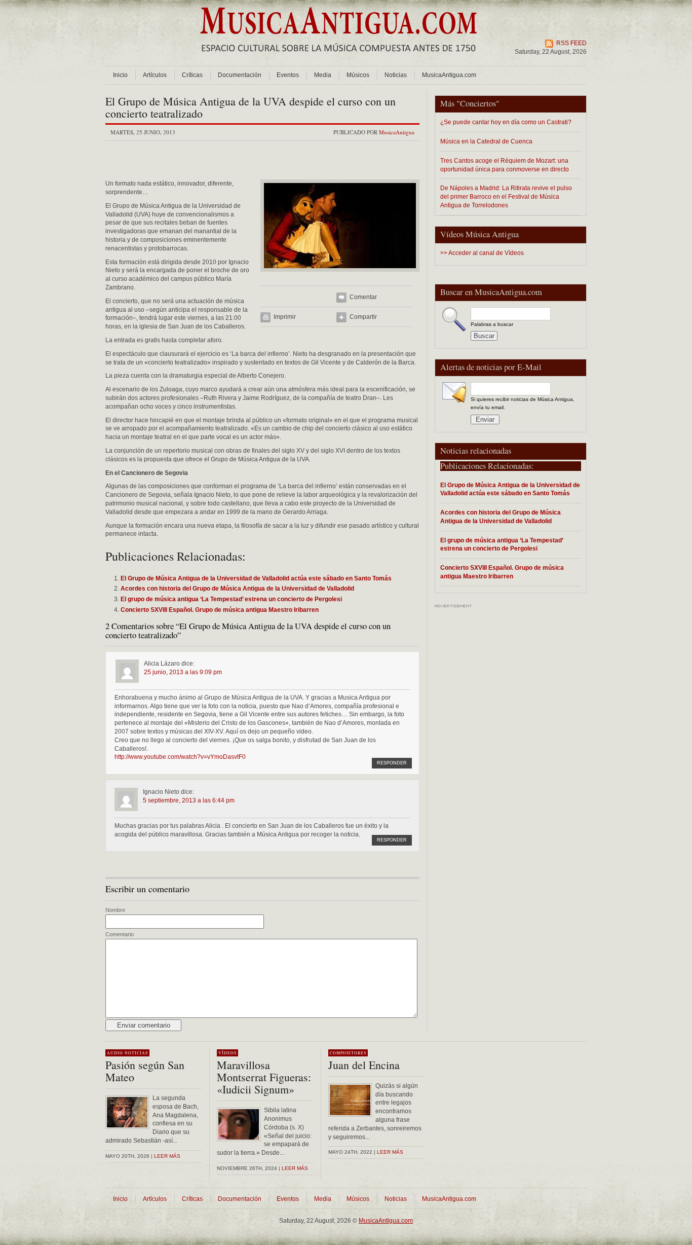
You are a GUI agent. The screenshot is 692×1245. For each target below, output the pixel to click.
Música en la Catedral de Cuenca (486, 141)
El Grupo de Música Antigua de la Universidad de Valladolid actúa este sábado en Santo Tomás (510, 489)
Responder (392, 762)
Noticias (396, 75)
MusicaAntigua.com (449, 75)
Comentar (363, 297)
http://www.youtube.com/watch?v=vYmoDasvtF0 (180, 756)
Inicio (120, 75)
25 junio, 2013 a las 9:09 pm (183, 672)
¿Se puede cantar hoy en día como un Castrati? (505, 122)
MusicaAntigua (396, 132)
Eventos (288, 75)
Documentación (239, 75)
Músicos (358, 75)
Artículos (155, 75)
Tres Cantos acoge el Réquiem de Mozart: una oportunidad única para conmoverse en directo (504, 164)
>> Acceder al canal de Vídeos (482, 253)
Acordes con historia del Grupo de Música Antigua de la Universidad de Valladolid (500, 516)
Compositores (348, 1052)
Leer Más (295, 1168)
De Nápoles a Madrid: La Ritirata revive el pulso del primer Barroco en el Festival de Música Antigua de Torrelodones (506, 196)
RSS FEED (571, 43)
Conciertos (478, 103)
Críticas (192, 75)
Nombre (115, 910)
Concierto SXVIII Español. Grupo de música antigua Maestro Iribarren (502, 571)
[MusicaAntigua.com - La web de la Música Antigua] (338, 58)
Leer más (167, 1156)
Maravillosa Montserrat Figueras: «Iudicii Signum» (264, 1076)
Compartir (363, 316)
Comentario (119, 934)
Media (322, 75)
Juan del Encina (364, 1064)
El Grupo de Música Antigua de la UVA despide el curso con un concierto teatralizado (250, 107)
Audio (115, 1052)
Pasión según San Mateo (144, 1070)
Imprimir (285, 316)
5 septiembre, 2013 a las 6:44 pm (189, 800)
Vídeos (227, 1052)
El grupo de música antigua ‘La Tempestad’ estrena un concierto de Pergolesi (501, 544)
